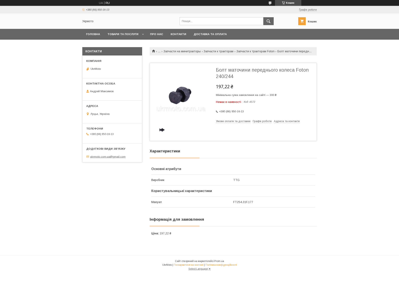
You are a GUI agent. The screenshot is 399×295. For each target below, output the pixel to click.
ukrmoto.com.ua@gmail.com (108, 156)
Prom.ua (219, 261)
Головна (93, 34)
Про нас (156, 34)
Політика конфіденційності (221, 264)
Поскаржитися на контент (188, 264)
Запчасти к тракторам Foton (255, 51)
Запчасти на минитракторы (182, 51)
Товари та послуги (122, 34)
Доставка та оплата (210, 34)
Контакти (178, 34)
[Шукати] (268, 21)
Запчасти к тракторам (218, 51)
